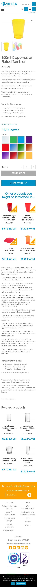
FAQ (28, 518)
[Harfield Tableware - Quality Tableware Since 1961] (9, 4)
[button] (32, 20)
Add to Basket (18, 173)
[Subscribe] (29, 495)
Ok (13, 583)
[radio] (5, 139)
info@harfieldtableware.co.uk (19, 544)
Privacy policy (21, 583)
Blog (28, 503)
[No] (35, 581)
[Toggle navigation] (2, 9)
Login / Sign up (9, 530)
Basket (28, 522)
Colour (4, 134)
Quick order (32, 12)
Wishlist (28, 525)
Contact (18, 537)
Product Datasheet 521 (9, 124)
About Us (9, 503)
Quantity (4, 167)
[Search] (34, 4)
